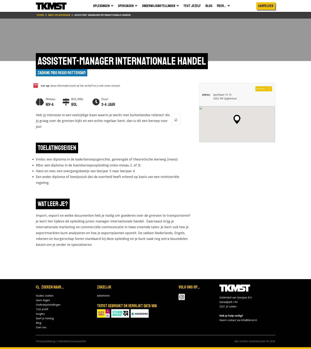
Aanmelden (265, 6)
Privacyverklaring (45, 341)
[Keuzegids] (140, 313)
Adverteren (103, 295)
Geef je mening (45, 318)
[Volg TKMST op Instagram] (182, 298)
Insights (40, 314)
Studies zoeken (44, 295)
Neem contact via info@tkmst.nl (238, 320)
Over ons (41, 327)
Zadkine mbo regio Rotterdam (61, 72)
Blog (38, 323)
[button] (236, 119)
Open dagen (43, 300)
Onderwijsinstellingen (48, 304)
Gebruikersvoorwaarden (72, 341)
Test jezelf (42, 309)
